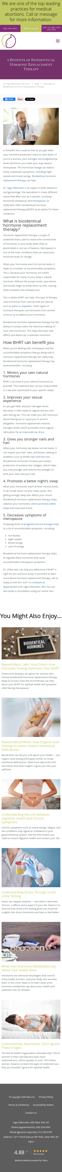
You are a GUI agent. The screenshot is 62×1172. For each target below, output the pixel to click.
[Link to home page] (27, 41)
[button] (31, 28)
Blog (37, 83)
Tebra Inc (30, 1097)
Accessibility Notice (43, 1104)
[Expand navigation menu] (57, 41)
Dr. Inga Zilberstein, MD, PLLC (16, 83)
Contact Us (31, 1112)
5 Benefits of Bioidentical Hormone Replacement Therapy (29, 85)
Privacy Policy (46, 1096)
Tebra (44, 1160)
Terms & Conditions (18, 1104)
